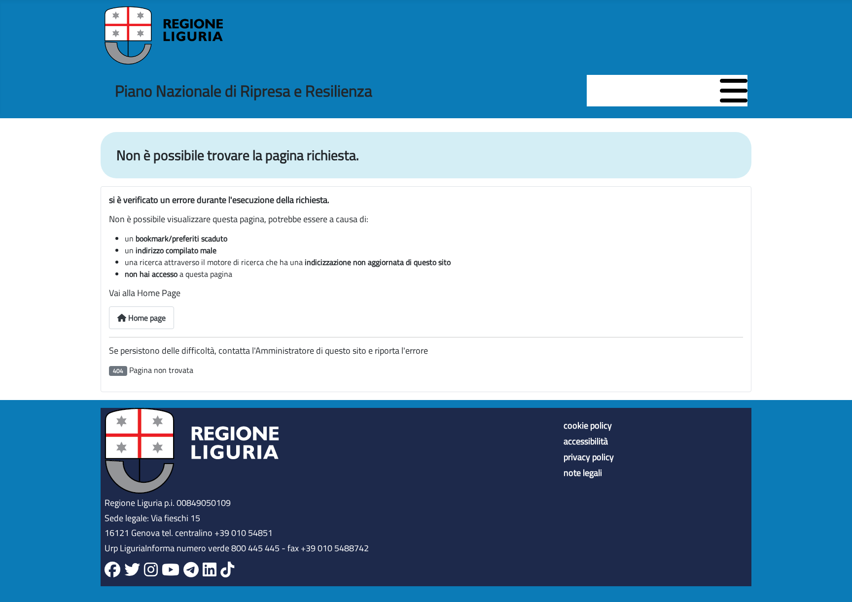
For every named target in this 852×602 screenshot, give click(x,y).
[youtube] (170, 570)
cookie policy (588, 425)
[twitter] (132, 570)
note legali (583, 473)
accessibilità (586, 441)
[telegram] (191, 570)
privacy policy (589, 457)
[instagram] (151, 570)
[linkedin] (209, 570)
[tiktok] (227, 570)
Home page (146, 318)
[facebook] (112, 570)
